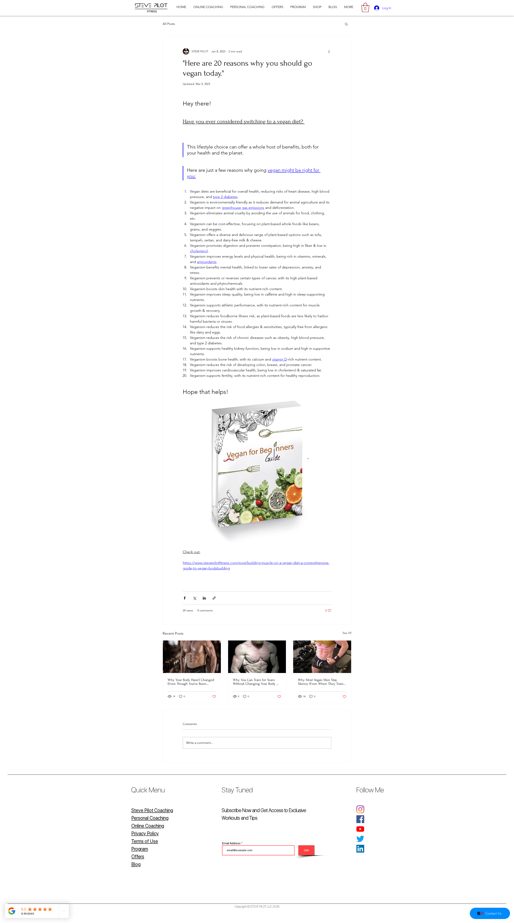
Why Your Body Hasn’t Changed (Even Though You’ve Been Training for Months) (191, 682)
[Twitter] (360, 839)
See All (347, 633)
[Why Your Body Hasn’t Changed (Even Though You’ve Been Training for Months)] (192, 656)
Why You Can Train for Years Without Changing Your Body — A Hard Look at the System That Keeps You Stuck (256, 682)
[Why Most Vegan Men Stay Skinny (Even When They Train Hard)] (322, 656)
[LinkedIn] (360, 849)
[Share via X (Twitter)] (194, 598)
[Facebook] (360, 819)
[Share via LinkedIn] (204, 598)
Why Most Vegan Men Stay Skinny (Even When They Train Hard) (321, 682)
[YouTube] (360, 829)
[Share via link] (214, 598)
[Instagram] (360, 809)
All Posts (169, 24)
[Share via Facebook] (185, 598)
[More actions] (328, 51)
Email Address (231, 843)
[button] (365, 7)
